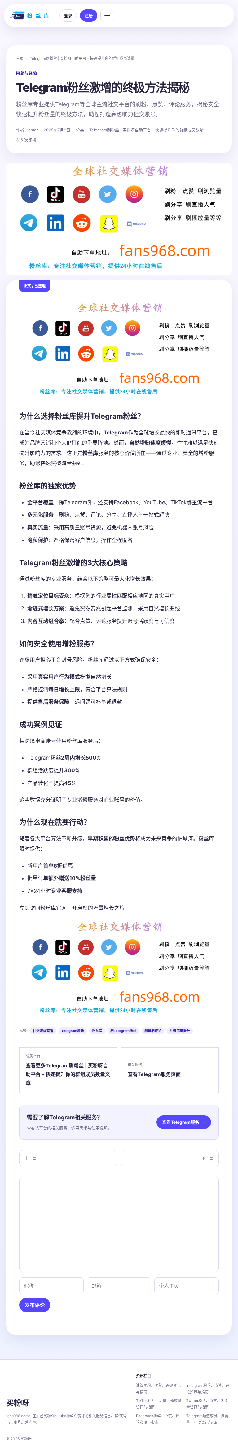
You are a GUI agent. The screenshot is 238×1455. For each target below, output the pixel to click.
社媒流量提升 (180, 1031)
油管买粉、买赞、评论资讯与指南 (158, 1388)
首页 (20, 58)
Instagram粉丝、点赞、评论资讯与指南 (207, 1388)
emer (33, 129)
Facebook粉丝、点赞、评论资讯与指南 (157, 1419)
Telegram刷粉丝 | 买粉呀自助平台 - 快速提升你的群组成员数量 (82, 58)
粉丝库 (97, 1031)
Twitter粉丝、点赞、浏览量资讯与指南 (207, 1403)
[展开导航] (107, 15)
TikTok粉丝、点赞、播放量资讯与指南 (158, 1403)
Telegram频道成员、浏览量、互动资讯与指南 (207, 1419)
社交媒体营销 (43, 1031)
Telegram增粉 (72, 1031)
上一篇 (30, 1158)
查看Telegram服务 (183, 1122)
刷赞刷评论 (152, 1031)
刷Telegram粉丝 (123, 1031)
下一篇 (207, 1158)
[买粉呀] (30, 15)
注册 (89, 15)
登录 (68, 15)
